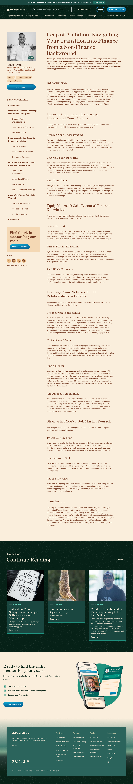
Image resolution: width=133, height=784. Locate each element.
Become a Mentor (62, 750)
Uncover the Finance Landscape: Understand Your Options (23, 112)
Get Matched (60, 737)
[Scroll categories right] (125, 16)
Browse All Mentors (62, 742)
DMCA (49, 770)
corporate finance (14, 81)
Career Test (94, 737)
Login (100, 9)
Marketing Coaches (94, 16)
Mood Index (111, 745)
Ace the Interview (19, 214)
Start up (11, 77)
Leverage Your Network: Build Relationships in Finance (21, 163)
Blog (108, 762)
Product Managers (76, 16)
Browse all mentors (116, 9)
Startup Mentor (48, 16)
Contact (14, 745)
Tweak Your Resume (21, 203)
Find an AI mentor (99, 2)
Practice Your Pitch (20, 209)
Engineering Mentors (15, 16)
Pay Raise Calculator (97, 745)
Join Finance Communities (23, 190)
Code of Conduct (39, 770)
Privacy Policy (28, 770)
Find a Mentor (18, 184)
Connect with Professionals (18, 172)
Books (109, 749)
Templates (111, 758)
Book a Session (61, 746)
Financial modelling (24, 77)
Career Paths (111, 754)
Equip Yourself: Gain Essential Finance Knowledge (21, 139)
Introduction (14, 105)
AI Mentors (61, 16)
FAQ (13, 770)
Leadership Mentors (113, 16)
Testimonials (60, 761)
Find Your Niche (19, 133)
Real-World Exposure (21, 157)
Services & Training (79, 742)
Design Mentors (32, 16)
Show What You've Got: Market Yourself (22, 196)
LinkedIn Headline (96, 756)
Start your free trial (19, 247)
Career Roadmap (96, 741)
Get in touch (21, 87)
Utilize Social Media (20, 179)
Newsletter (111, 737)
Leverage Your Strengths (23, 127)
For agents (56, 770)
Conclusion (13, 219)
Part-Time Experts (79, 752)
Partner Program (78, 757)
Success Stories (78, 737)
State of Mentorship (114, 741)
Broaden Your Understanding (18, 120)
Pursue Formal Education (22, 152)
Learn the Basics (19, 146)
